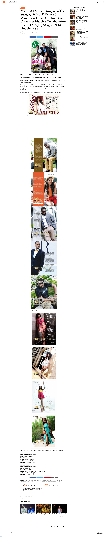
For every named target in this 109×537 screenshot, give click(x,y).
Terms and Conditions (54, 530)
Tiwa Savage (44, 481)
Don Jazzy (56, 480)
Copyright (70, 530)
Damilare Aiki (28, 33)
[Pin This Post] (47, 37)
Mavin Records (30, 481)
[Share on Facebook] (33, 37)
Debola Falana (50, 480)
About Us (42, 530)
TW (49, 481)
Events (55, 2)
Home (38, 530)
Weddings (31, 2)
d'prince (44, 480)
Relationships (42, 2)
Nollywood (49, 2)
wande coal (59, 481)
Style (36, 2)
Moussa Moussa (37, 481)
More (59, 2)
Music (26, 2)
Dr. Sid (60, 480)
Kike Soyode (23, 481)
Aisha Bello (30, 480)
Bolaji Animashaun (38, 480)
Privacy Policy (63, 530)
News (22, 2)
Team (47, 530)
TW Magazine (53, 481)
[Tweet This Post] (40, 37)
